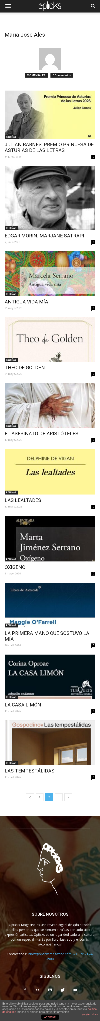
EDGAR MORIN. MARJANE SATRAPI (44, 236)
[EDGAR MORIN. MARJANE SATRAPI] (50, 198)
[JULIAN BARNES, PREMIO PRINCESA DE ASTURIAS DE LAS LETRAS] (50, 115)
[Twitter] (62, 990)
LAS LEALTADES (23, 500)
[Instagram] (50, 990)
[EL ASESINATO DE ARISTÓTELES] (50, 405)
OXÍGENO (15, 567)
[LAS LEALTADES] (50, 472)
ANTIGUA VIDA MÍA (26, 302)
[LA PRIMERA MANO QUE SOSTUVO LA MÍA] (50, 605)
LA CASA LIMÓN (23, 705)
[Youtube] (75, 990)
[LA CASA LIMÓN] (50, 677)
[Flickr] (37, 990)
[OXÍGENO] (50, 538)
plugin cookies (90, 1014)
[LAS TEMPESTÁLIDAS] (50, 742)
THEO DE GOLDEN (25, 367)
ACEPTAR (50, 1017)
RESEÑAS (11, 136)
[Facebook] (25, 990)
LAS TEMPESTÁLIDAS (29, 771)
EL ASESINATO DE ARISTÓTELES (41, 433)
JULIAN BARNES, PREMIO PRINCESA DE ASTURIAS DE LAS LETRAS (49, 147)
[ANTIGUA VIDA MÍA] (50, 273)
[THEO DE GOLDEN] (50, 339)
